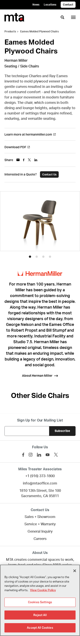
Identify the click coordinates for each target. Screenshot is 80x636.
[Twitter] (56, 455)
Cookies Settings (40, 602)
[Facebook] (23, 455)
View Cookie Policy (43, 590)
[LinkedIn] (39, 455)
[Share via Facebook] (23, 160)
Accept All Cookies (40, 628)
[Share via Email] (18, 160)
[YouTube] (48, 455)
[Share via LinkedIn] (35, 160)
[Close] (75, 571)
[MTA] (14, 17)
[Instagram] (30, 455)
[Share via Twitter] (29, 159)
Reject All (39, 615)
